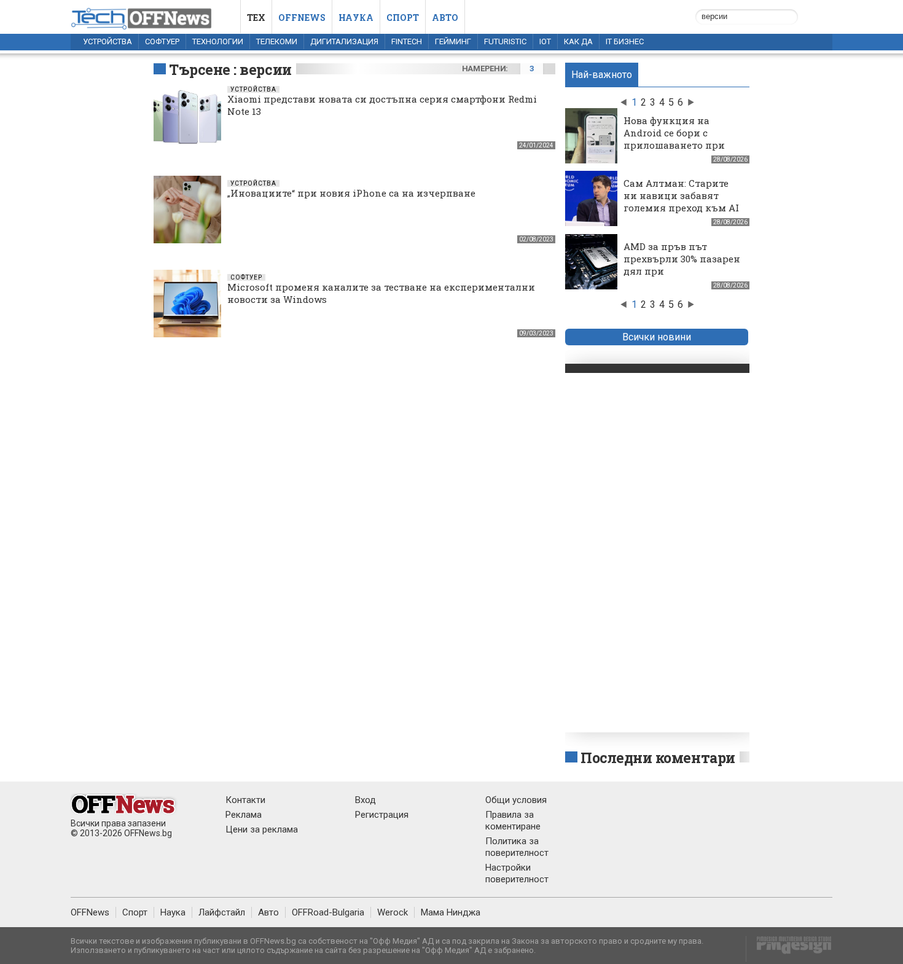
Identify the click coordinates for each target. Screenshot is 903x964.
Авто (445, 17)
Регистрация (381, 814)
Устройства (107, 41)
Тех (256, 17)
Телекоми (276, 41)
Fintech (406, 41)
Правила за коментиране (513, 820)
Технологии (217, 41)
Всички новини (656, 337)
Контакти (245, 799)
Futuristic (505, 41)
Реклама (243, 814)
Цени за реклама (261, 829)
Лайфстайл (221, 912)
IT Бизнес (625, 41)
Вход (365, 799)
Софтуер (162, 41)
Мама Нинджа (450, 912)
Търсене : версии (230, 69)
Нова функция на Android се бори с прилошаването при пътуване (674, 138)
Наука (355, 17)
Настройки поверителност (517, 873)
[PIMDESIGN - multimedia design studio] (789, 949)
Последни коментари (657, 757)
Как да (578, 41)
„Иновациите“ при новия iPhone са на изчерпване (351, 193)
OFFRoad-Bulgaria (328, 912)
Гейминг (453, 41)
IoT (545, 41)
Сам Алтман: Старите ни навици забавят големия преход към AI (681, 195)
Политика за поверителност (517, 847)
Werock (392, 912)
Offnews (302, 17)
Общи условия (516, 799)
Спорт (402, 17)
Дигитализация (344, 41)
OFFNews (90, 912)
